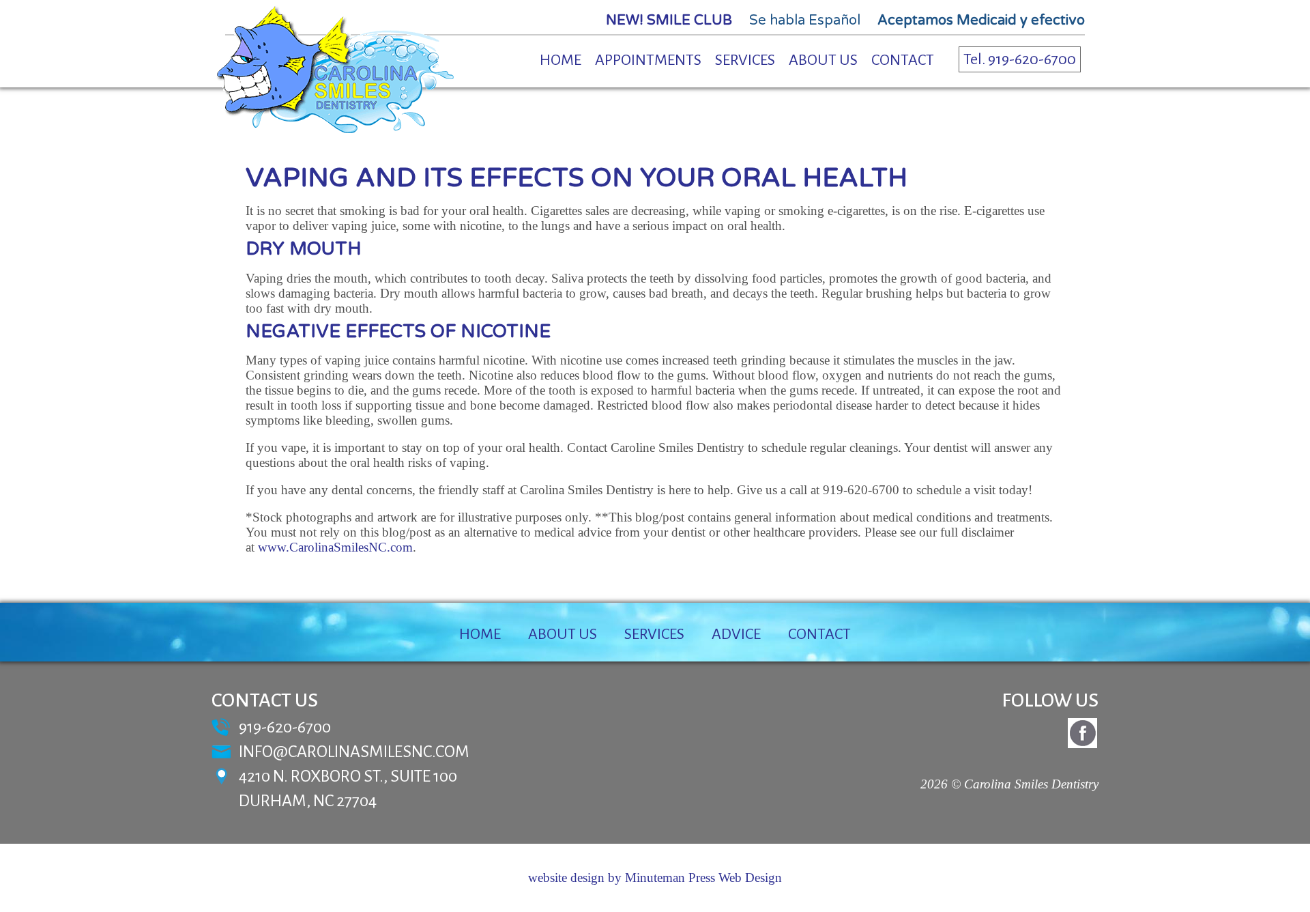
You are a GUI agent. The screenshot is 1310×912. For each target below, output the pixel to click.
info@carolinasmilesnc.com (354, 751)
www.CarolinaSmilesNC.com (335, 547)
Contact (902, 60)
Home (560, 60)
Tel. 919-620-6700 (1019, 59)
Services (745, 60)
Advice (736, 634)
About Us (823, 60)
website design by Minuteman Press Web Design (655, 877)
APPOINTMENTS (648, 60)
